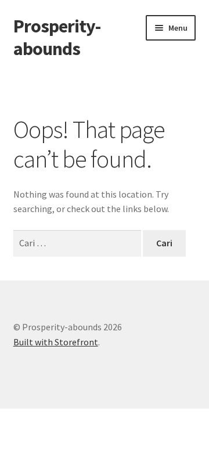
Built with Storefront (55, 342)
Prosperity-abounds (56, 37)
